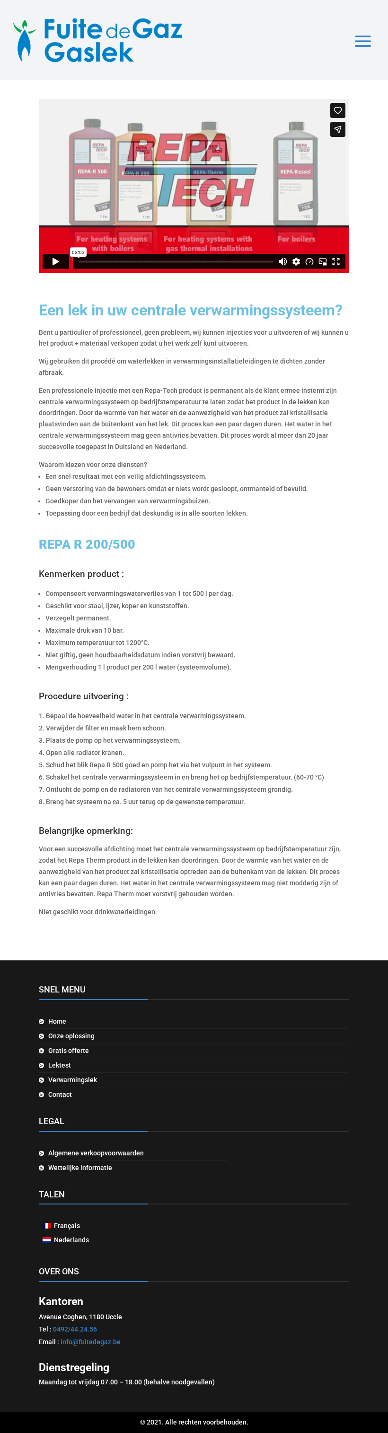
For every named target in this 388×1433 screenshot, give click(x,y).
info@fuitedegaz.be (91, 1342)
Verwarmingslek (72, 1080)
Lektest (59, 1065)
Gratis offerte (68, 1050)
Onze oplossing (71, 1036)
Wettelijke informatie (80, 1167)
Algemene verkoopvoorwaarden (96, 1153)
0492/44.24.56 (75, 1329)
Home (57, 1021)
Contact (60, 1094)
